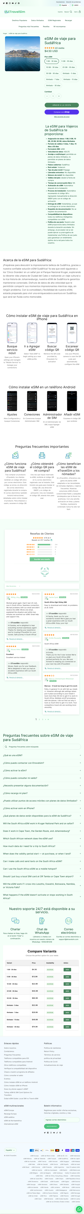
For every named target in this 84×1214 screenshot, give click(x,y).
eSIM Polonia (64, 1196)
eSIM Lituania (49, 1190)
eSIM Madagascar (61, 1190)
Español (9, 1150)
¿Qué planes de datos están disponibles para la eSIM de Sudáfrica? (37, 816)
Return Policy (49, 1051)
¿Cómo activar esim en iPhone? (19, 808)
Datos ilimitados (37, 20)
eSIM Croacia (49, 1178)
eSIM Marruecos (74, 1190)
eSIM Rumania (48, 1199)
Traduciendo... (16, 639)
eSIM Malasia (76, 1161)
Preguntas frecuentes (12, 1055)
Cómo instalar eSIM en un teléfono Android (21, 1082)
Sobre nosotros (10, 1048)
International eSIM (11, 1124)
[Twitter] (4, 3)
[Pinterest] (18, 3)
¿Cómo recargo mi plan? (15, 793)
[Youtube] (13, 3)
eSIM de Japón (75, 1158)
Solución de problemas (73, 2)
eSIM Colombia (75, 1176)
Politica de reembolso (52, 1048)
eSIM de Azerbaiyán (50, 1170)
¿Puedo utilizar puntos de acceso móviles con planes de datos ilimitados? (40, 800)
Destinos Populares (19, 20)
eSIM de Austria (37, 1170)
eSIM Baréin (63, 1170)
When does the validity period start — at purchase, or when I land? (37, 853)
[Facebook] (7, 3)
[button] (50, 48)
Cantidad (48, 92)
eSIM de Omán (33, 1196)
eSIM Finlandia (47, 1167)
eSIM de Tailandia (39, 1158)
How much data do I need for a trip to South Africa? (29, 846)
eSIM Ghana (53, 1184)
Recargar (68, 20)
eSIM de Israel (75, 1164)
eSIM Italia (31, 1164)
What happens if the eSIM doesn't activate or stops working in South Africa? (38, 896)
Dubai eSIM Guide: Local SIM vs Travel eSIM (21, 1098)
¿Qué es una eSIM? (12, 755)
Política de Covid (50, 1062)
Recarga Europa (10, 1114)
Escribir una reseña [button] (42, 559)
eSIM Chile (39, 1176)
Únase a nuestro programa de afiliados (19, 1072)
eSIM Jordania (55, 1187)
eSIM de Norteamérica (13, 1121)
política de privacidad (52, 1058)
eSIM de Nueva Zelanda (50, 1193)
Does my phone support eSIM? (16, 1089)
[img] (11, 594)
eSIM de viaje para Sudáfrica (18, 33)
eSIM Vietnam (53, 1161)
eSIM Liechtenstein (36, 1190)
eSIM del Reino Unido (48, 1156)
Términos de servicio (52, 1055)
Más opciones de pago (61, 117)
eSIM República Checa (73, 1178)
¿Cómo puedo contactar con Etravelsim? (23, 763)
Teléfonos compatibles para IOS (16, 1058)
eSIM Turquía (52, 1158)
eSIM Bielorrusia (75, 1170)
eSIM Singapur (64, 1161)
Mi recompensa (59, 26)
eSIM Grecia (54, 1164)
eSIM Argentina (59, 1167)
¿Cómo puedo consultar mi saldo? (20, 778)
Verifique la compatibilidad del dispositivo (20, 1068)
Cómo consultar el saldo (13, 1075)
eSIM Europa (9, 1110)
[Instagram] (10, 3)
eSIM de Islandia (33, 1187)
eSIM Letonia (76, 1187)
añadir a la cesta (62, 105)
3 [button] (42, 719)
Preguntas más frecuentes (29, 26)
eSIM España (64, 1164)
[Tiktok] (15, 3)
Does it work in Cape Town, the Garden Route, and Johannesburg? (36, 831)
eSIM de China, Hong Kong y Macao (56, 1176)
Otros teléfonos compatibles (15, 1065)
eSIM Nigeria (64, 1193)
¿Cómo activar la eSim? (15, 770)
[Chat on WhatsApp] (79, 1209)
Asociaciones (60, 2)
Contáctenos (9, 1051)
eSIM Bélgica (34, 1173)
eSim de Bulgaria (45, 1173)
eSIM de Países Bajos (33, 1193)
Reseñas (46, 26)
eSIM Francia (42, 1161)
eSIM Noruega (75, 1193)
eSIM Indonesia (75, 1156)
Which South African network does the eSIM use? (28, 838)
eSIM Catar (38, 1199)
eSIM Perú (43, 1196)
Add (67, 969)
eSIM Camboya (57, 1173)
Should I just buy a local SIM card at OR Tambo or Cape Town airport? (38, 876)
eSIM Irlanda (44, 1187)
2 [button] (39, 719)
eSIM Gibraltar (64, 1184)
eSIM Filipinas (53, 1196)
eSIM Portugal (75, 1196)
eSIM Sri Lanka (75, 1199)
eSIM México (27, 1158)
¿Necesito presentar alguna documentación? (25, 785)
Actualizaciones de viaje (53, 1065)
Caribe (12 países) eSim (72, 1173)
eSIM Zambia (76, 1201)
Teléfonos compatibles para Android (18, 1062)
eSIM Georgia (31, 1184)
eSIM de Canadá (42, 1164)
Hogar (5, 33)
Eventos (7, 1079)
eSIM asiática (9, 1117)
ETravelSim (12, 1155)
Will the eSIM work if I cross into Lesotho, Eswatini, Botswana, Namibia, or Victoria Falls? (39, 886)
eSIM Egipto (65, 1181)
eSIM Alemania (42, 1184)
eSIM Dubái (44, 1181)
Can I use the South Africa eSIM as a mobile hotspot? (30, 868)
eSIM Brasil (25, 1167)
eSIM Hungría (75, 1184)
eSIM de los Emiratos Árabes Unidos (57, 1201)
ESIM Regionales (54, 20)
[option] (22, 53)
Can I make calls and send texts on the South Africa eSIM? (32, 861)
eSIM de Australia (30, 1161)
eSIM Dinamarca (33, 1181)
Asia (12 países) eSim (73, 1167)
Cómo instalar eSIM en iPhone (15, 1086)
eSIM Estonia (36, 1167)
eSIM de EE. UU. (62, 1156)
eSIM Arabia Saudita (61, 1199)
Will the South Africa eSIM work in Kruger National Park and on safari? (38, 823)
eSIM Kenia (65, 1187)
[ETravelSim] (15, 11)
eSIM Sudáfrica (63, 1158)
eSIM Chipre (59, 1178)
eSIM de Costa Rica (36, 1178)
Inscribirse (52, 1126)
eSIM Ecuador (54, 1181)
